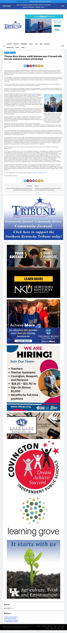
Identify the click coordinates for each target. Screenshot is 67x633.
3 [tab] (44, 33)
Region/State (10, 47)
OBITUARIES (35, 4)
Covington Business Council (11, 621)
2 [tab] (42, 33)
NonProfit (47, 44)
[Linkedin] (33, 66)
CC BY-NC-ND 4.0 (23, 627)
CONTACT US (41, 4)
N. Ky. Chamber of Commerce (12, 620)
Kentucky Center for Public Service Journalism (40, 1)
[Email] (39, 66)
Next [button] (61, 33)
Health (31, 44)
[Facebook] (25, 66)
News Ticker (12, 52)
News (41, 44)
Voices (22, 47)
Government (24, 44)
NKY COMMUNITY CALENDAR (26, 4)
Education (16, 44)
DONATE (42, 7)
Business (9, 44)
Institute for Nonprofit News (11, 617)
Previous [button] (26, 33)
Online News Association (10, 618)
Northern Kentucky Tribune (8, 626)
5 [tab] (49, 33)
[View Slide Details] (44, 23)
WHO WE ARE (47, 4)
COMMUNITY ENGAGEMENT (29, 7)
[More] (42, 66)
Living (36, 44)
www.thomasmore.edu (41, 172)
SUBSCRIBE (37, 7)
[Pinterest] (30, 66)
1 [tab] (39, 33)
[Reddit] (36, 66)
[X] (27, 66)
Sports (17, 47)
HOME (18, 4)
